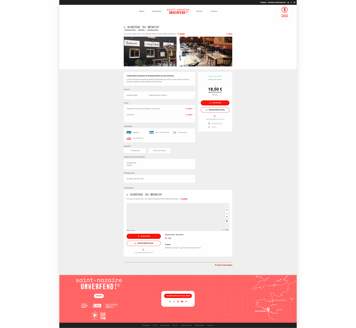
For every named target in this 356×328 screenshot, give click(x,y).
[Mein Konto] (288, 2)
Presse (155, 325)
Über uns (175, 325)
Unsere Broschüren (186, 325)
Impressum (210, 325)
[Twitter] (174, 301)
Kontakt (99, 296)
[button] (291, 2)
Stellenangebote (199, 325)
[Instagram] (178, 301)
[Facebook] (170, 301)
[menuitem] (141, 11)
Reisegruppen (146, 325)
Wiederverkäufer (165, 325)
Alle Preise (215, 94)
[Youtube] (182, 301)
